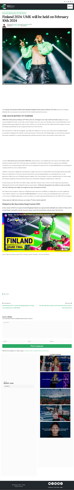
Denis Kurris (26, 24)
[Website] (60, 341)
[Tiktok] (61, 483)
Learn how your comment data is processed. (36, 350)
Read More (55, 366)
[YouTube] (68, 1)
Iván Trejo (17, 24)
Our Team (56, 487)
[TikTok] (72, 1)
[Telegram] (70, 1)
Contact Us (51, 487)
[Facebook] (65, 1)
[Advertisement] (37, 97)
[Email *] (37, 341)
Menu (69, 6)
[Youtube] (49, 483)
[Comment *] (37, 337)
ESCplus (15, 485)
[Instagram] (66, 1)
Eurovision (6, 294)
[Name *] (13, 341)
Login (61, 487)
